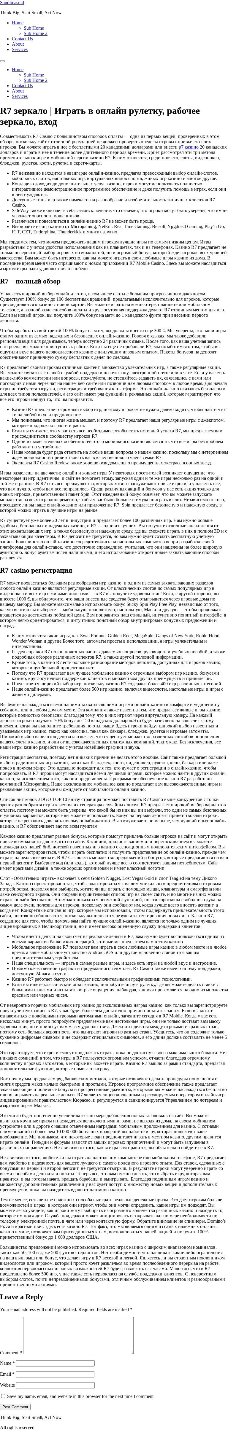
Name (7, 1363)
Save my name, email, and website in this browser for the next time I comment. (81, 1396)
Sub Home (34, 28)
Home (17, 22)
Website (7, 1385)
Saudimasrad (12, 2)
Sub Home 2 (36, 33)
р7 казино (189, 146)
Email (7, 1374)
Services (20, 49)
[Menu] (2, 61)
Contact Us (22, 38)
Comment (11, 1352)
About (18, 44)
